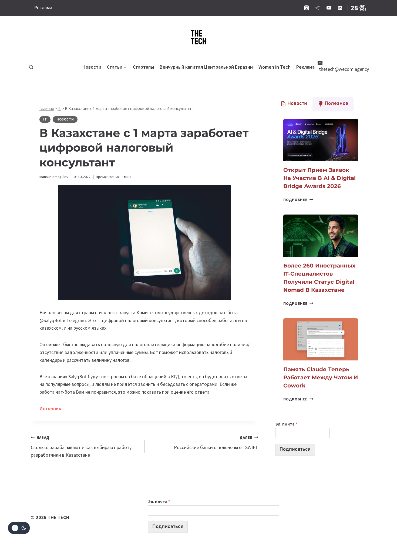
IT (59, 108)
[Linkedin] (340, 8)
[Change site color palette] (19, 528)
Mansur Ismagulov (53, 176)
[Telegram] (317, 8)
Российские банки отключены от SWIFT (216, 442)
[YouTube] (329, 8)
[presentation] (320, 140)
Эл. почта (286, 424)
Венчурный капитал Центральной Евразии (206, 67)
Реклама (43, 8)
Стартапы (143, 67)
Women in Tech (274, 67)
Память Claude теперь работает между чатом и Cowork (320, 377)
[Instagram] (306, 8)
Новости (91, 67)
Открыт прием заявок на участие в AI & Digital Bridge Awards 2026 (319, 178)
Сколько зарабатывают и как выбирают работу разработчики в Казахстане (81, 446)
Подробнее (298, 199)
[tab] (293, 104)
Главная (46, 108)
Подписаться (295, 449)
